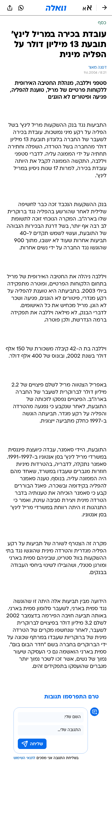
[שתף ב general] (10, 8)
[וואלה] (56, 8)
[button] (87, 7)
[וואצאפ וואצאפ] (21, 8)
